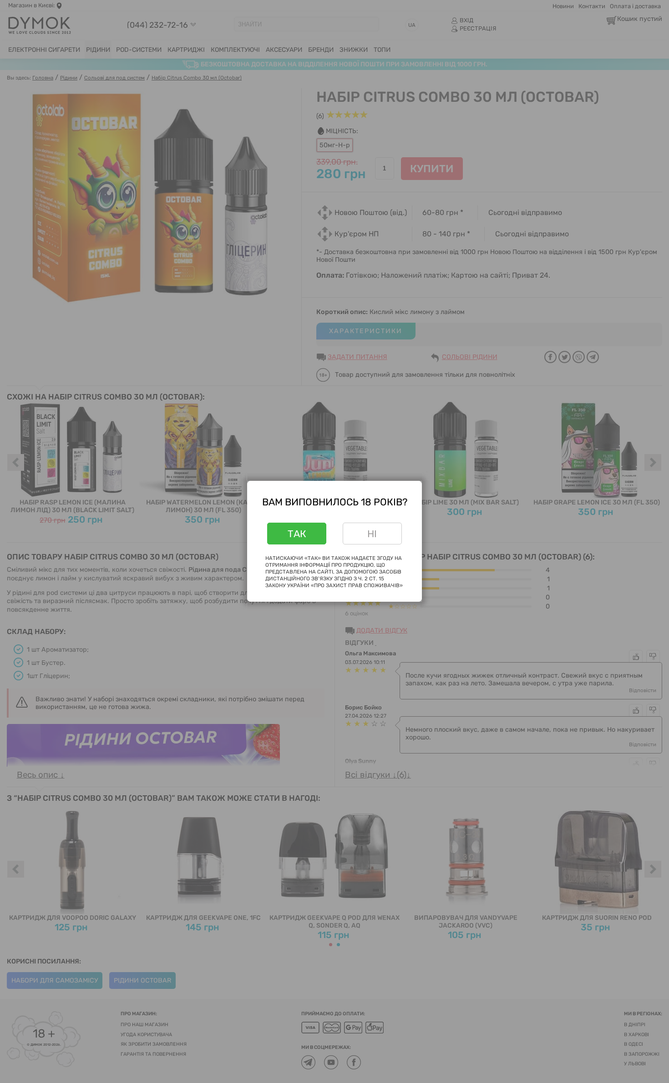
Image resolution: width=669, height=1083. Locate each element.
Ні (372, 533)
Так (297, 533)
